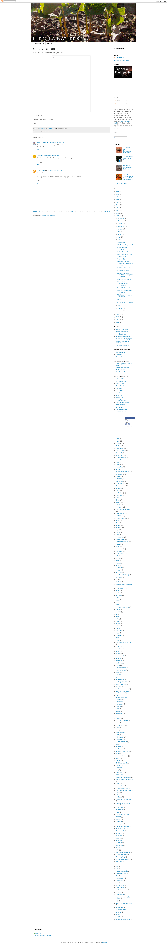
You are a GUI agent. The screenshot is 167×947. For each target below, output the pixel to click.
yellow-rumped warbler (123, 919)
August (120, 229)
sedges (118, 590)
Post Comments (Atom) (48, 215)
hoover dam (119, 549)
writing (118, 847)
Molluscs (118, 570)
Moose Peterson (121, 400)
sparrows (118, 746)
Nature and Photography (123, 336)
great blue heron (121, 667)
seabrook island (121, 828)
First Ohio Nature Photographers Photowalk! (122, 283)
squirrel (118, 651)
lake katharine (120, 885)
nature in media (120, 732)
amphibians (119, 493)
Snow (117, 490)
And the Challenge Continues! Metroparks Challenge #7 (125, 274)
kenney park (119, 455)
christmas (119, 660)
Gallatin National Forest (123, 859)
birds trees (119, 635)
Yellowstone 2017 (121, 183)
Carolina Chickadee (122, 854)
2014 (118, 205)
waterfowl (119, 595)
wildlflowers (119, 845)
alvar (117, 770)
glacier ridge (119, 880)
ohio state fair (120, 737)
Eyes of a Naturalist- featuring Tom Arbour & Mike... (125, 263)
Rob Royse (119, 407)
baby (117, 619)
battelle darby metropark (123, 777)
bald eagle (119, 630)
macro (118, 462)
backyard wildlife (121, 450)
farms (117, 600)
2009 (118, 314)
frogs (117, 546)
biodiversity (127, 424)
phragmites (119, 739)
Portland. (118, 765)
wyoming (118, 917)
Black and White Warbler (123, 852)
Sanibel (118, 504)
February (121, 308)
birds (117, 438)
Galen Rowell (120, 386)
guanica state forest (122, 720)
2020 (118, 191)
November (121, 221)
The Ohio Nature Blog (129, 420)
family (117, 638)
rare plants (119, 649)
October (120, 223)
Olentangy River (121, 457)
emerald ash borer (121, 873)
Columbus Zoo (120, 483)
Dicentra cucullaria (123, 270)
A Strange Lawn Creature (125, 302)
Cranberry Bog (120, 857)
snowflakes (119, 907)
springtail (118, 912)
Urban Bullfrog (121, 259)
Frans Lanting (120, 383)
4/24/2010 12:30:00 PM (54, 170)
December (121, 218)
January (120, 311)
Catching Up (121, 242)
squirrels (118, 563)
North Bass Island (121, 763)
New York (119, 572)
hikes (117, 883)
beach (118, 633)
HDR (117, 616)
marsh (118, 812)
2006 (118, 322)
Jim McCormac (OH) (122, 331)
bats (117, 866)
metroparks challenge (122, 607)
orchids (118, 646)
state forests (119, 833)
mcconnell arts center (122, 814)
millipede (118, 892)
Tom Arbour (41, 170)
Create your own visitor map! (42, 935)
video (117, 500)
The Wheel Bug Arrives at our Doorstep (128, 158)
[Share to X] (62, 128)
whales (118, 914)
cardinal (118, 658)
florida (118, 604)
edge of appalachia (122, 871)
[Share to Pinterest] (66, 128)
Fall (117, 556)
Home (72, 211)
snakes (118, 623)
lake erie (118, 558)
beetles (118, 621)
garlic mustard (120, 878)
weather (118, 653)
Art (116, 614)
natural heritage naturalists (124, 584)
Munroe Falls (120, 539)
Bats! (119, 299)
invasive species (121, 518)
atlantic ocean (120, 775)
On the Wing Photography (124, 339)
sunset (118, 525)
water (117, 753)
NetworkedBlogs (128, 417)
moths (117, 640)
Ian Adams (119, 354)
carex (43, 131)
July (119, 231)
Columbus (119, 567)
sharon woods (120, 831)
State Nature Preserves (123, 372)
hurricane (119, 675)
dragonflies (119, 460)
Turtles (118, 476)
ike (117, 677)
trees (117, 497)
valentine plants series (123, 751)
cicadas (118, 711)
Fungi (117, 695)
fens (117, 875)
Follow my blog (130, 426)
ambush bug (119, 704)
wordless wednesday (122, 689)
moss (117, 730)
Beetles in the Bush (122, 329)
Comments (119, 104)
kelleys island (120, 679)
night (117, 734)
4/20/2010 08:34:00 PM (57, 142)
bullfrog (118, 783)
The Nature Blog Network (125, 245)
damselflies (119, 467)
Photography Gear (38, 43)
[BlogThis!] (61, 128)
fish (117, 602)
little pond (119, 453)
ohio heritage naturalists (123, 509)
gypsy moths (119, 807)
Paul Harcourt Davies (122, 402)
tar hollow (119, 835)
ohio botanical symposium (124, 642)
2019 (118, 194)
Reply (39, 149)
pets (117, 901)
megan (118, 727)
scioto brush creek (121, 684)
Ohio (117, 523)
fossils (118, 665)
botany (39, 131)
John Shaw (119, 393)
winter (117, 565)
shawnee (118, 527)
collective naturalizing (122, 575)
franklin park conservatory (124, 799)
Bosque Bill (41, 155)
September (121, 226)
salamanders (120, 553)
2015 (118, 202)
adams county (120, 656)
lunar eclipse (120, 887)
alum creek (119, 767)
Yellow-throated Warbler (124, 252)
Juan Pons (119, 395)
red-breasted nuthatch (122, 826)
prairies (118, 609)
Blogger (104, 942)
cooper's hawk (120, 786)
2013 (118, 207)
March (120, 305)
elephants (119, 797)
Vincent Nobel (120, 357)
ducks (117, 534)
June (119, 234)
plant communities (121, 741)
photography (119, 448)
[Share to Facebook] (64, 128)
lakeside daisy (120, 725)
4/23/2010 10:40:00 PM (52, 155)
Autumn (118, 626)
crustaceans (119, 713)
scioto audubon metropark (124, 903)
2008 (118, 317)
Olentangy (119, 488)
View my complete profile (121, 60)
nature (129, 423)
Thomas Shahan (121, 412)
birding (118, 464)
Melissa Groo (120, 397)
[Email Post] (56, 128)
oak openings (120, 894)
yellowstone (119, 537)
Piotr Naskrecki (120, 404)
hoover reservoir (121, 670)
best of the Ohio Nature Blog (124, 779)
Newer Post (36, 211)
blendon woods (120, 513)
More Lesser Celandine (124, 279)
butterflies (119, 479)
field (117, 716)
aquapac (118, 864)
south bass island (121, 909)
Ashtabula (119, 760)
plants (47, 131)
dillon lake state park (122, 788)
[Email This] (59, 128)
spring (118, 560)
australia (118, 706)
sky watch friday (121, 486)
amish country (120, 772)
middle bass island (121, 890)
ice (117, 579)
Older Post (106, 211)
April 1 (118, 758)
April (119, 240)
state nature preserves (122, 471)
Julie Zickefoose (121, 334)
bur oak (118, 532)
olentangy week (120, 588)
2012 (118, 210)
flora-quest (119, 577)
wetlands (118, 686)
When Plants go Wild (123, 288)
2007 (118, 319)
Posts (118, 100)
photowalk (119, 821)
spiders (118, 520)
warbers (118, 838)
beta (117, 868)
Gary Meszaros (120, 352)
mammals (119, 495)
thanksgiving (120, 749)
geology (118, 718)
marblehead (119, 809)
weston (118, 469)
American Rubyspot (122, 756)
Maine (118, 445)
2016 (118, 199)
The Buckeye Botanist (122, 345)
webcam (118, 612)
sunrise (118, 593)
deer (117, 597)
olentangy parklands (122, 682)
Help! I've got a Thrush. (124, 268)
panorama (119, 819)
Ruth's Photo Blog (43, 142)
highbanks (119, 516)
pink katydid (119, 824)
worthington (119, 474)
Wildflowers (119, 481)
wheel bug (119, 840)
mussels (118, 817)
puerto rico (119, 551)
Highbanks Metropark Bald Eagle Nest (127, 167)
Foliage (118, 628)
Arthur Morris (120, 379)
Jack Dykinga (120, 390)
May (119, 237)
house (118, 672)
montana (118, 582)
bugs (117, 530)
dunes (118, 794)
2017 (118, 197)
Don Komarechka (121, 381)
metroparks (119, 507)
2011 (117, 213)
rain (117, 744)
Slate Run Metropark (122, 541)
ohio (126, 423)
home (117, 723)
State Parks (119, 701)
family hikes (119, 663)
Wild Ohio (119, 861)
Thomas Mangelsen (122, 409)
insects (118, 443)
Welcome (50, 43)
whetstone (119, 842)
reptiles (118, 502)
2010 (118, 216)
